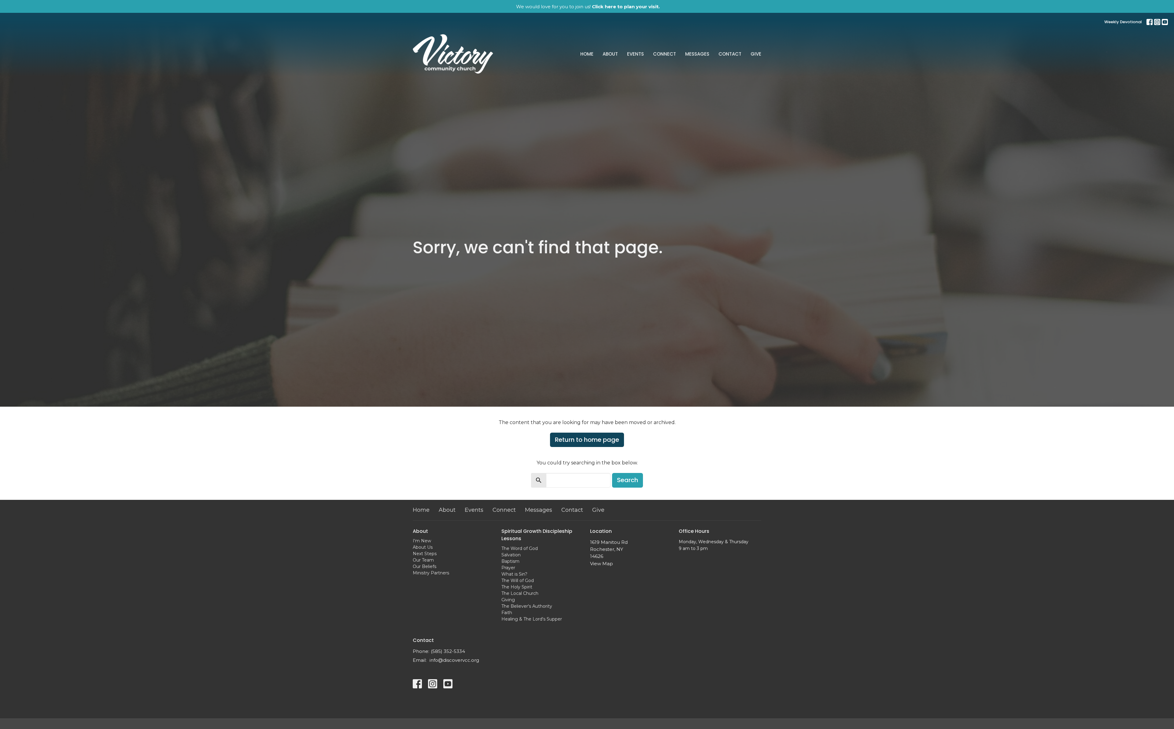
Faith (506, 612)
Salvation (511, 555)
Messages (697, 54)
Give (756, 54)
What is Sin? (514, 574)
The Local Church (519, 593)
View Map (601, 563)
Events (635, 54)
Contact (729, 54)
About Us (423, 547)
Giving (508, 600)
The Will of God (517, 580)
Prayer (508, 567)
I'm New (422, 541)
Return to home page (587, 439)
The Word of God (519, 548)
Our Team (423, 560)
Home (586, 54)
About (610, 54)
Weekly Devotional (1123, 22)
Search (627, 480)
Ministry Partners (431, 573)
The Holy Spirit (516, 587)
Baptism (510, 561)
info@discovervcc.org (454, 660)
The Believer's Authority (526, 606)
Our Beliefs (424, 566)
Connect (664, 54)
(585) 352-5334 (448, 651)
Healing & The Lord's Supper (531, 619)
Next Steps (425, 553)
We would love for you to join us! (588, 6)
